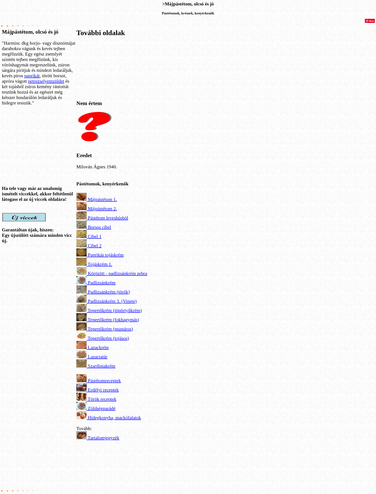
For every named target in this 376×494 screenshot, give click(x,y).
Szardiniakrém (101, 366)
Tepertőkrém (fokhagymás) (113, 319)
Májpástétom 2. (102, 208)
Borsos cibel (99, 227)
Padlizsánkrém (101, 282)
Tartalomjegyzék (103, 437)
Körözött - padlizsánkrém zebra (117, 273)
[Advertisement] (38, 137)
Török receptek (102, 399)
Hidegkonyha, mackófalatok (114, 417)
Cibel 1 (94, 236)
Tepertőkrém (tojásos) (108, 338)
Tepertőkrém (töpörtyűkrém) (115, 310)
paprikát (32, 75)
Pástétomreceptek (104, 380)
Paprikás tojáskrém (106, 255)
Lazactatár (97, 356)
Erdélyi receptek (103, 389)
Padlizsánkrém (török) (109, 292)
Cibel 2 (94, 245)
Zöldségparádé (101, 408)
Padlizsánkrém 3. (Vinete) (112, 301)
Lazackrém (98, 347)
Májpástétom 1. (102, 199)
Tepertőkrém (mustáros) (110, 329)
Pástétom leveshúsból (108, 217)
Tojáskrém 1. (100, 264)
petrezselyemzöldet (46, 81)
